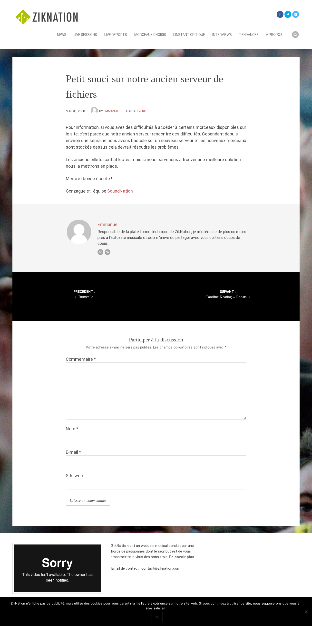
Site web (74, 475)
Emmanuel (112, 111)
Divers (141, 111)
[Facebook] (280, 14)
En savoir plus (181, 557)
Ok (157, 617)
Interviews (222, 35)
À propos (274, 35)
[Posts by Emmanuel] (95, 111)
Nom (72, 428)
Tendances (249, 35)
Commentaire (81, 359)
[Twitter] (287, 14)
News (61, 35)
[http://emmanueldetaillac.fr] (107, 252)
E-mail (73, 452)
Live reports (115, 35)
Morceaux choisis (150, 35)
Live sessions (85, 35)
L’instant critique (189, 35)
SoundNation (120, 191)
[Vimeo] (295, 14)
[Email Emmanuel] (100, 252)
